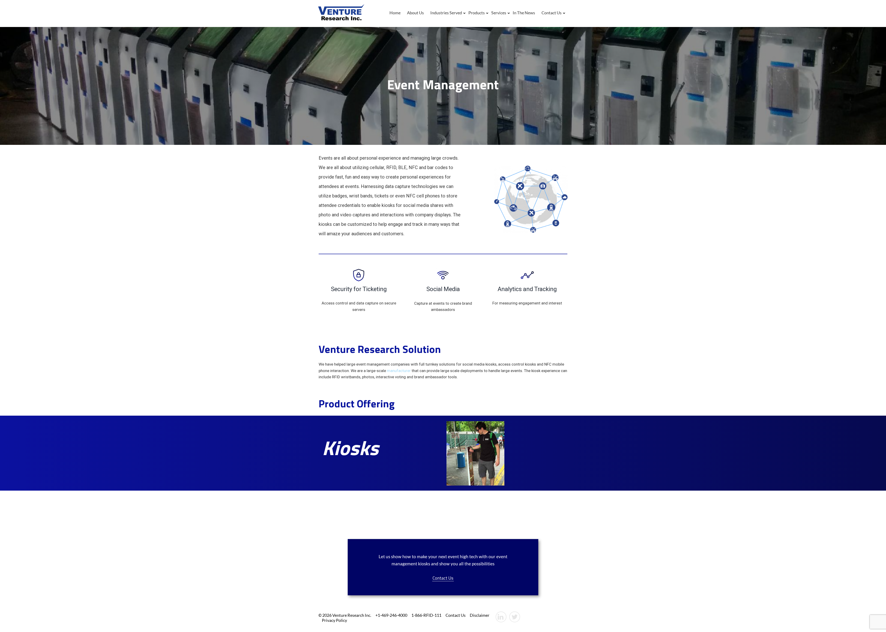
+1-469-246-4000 (391, 615)
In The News (524, 12)
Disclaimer (479, 615)
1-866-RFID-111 (426, 615)
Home (395, 12)
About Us (415, 12)
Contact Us (552, 12)
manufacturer (399, 370)
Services (498, 12)
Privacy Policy (334, 620)
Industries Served (446, 12)
